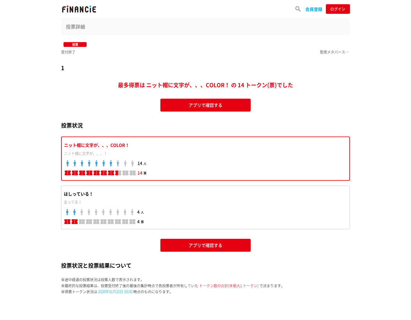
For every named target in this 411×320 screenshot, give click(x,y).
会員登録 (313, 9)
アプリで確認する (205, 105)
